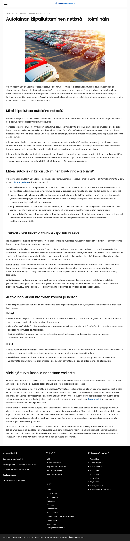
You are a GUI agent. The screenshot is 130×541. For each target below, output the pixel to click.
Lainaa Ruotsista (96, 466)
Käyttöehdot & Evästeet (56, 466)
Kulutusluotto (52, 497)
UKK (48, 459)
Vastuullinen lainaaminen (100, 489)
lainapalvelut (94, 399)
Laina (49, 489)
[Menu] (6, 3)
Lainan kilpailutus (54, 520)
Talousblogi (94, 459)
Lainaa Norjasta (96, 463)
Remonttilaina (53, 509)
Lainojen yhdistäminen (56, 528)
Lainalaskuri (94, 478)
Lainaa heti (94, 470)
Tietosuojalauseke (54, 470)
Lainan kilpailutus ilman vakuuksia (61, 516)
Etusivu (9, 13)
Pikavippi (50, 505)
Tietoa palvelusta (54, 463)
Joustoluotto (52, 493)
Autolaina (51, 501)
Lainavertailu (52, 524)
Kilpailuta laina (53, 512)
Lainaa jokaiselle (96, 485)
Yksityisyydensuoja (54, 474)
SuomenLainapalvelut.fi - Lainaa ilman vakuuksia (22, 537)
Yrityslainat (94, 482)
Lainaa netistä (95, 474)
